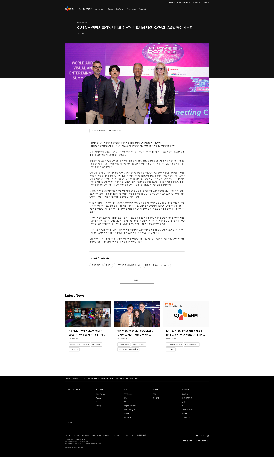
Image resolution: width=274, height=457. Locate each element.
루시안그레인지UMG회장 (128, 349)
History (98, 406)
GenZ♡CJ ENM (73, 389)
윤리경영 (156, 398)
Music (126, 402)
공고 (183, 406)
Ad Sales (127, 417)
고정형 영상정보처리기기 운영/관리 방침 (110, 435)
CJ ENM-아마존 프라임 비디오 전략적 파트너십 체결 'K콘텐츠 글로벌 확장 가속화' (111, 378)
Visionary (99, 398)
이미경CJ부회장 (139, 344)
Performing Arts (130, 410)
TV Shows (128, 394)
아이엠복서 (96, 344)
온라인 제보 (76, 435)
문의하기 (67, 435)
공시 (183, 402)
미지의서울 (74, 349)
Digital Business (130, 406)
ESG (154, 394)
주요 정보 (185, 394)
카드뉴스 (171, 349)
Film (125, 398)
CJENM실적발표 (191, 344)
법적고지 (93, 435)
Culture (98, 402)
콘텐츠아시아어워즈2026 (79, 344)
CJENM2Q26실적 (175, 344)
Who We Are (100, 394)
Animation (128, 413)
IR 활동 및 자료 (187, 398)
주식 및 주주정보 (187, 410)
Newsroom (77, 378)
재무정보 (185, 413)
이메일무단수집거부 (128, 435)
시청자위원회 (85, 435)
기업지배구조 (186, 417)
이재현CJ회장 (124, 344)
